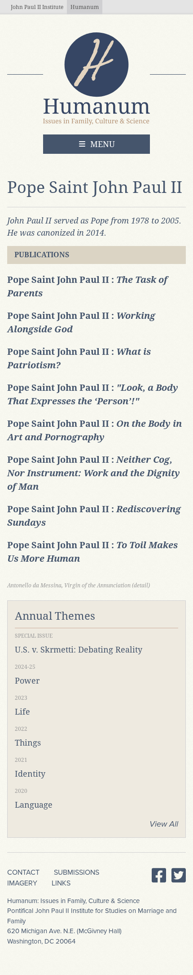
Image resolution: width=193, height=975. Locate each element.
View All (163, 824)
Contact (23, 872)
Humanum (84, 7)
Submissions (76, 872)
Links (61, 883)
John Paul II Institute (37, 7)
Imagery (22, 883)
